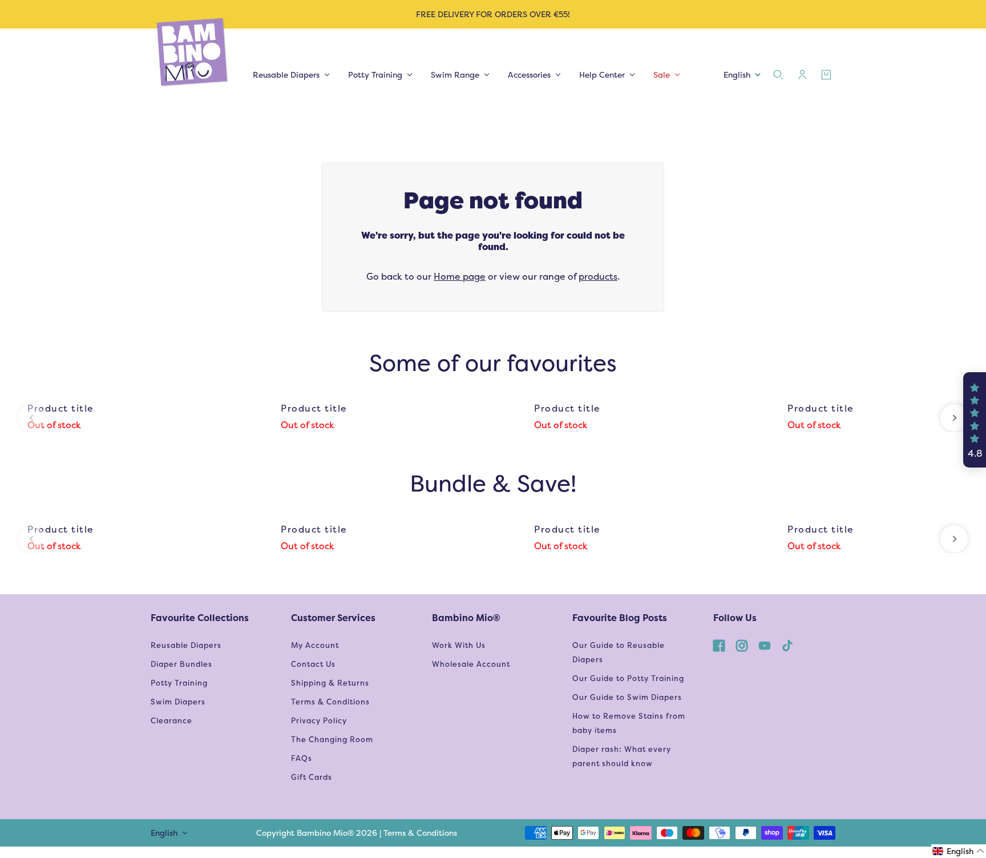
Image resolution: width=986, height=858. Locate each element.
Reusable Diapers (186, 645)
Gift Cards (311, 777)
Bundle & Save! (493, 483)
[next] (954, 418)
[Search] (778, 75)
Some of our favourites (493, 363)
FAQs (301, 758)
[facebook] (719, 645)
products (598, 277)
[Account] (802, 75)
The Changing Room (332, 739)
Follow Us (735, 618)
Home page (460, 277)
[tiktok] (787, 645)
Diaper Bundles (181, 664)
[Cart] (826, 75)
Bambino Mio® (466, 618)
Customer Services (333, 618)
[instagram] (742, 645)
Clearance (171, 721)
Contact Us (313, 664)
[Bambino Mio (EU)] (192, 53)
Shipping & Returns (330, 683)
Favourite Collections (200, 618)
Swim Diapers (178, 702)
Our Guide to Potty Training (628, 678)
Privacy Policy (319, 721)
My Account (315, 645)
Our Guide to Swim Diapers (627, 697)
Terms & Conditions (330, 702)
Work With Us (459, 645)
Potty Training (179, 683)
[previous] (32, 418)
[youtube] (764, 645)
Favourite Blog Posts (619, 618)
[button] (974, 420)
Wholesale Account (471, 664)
